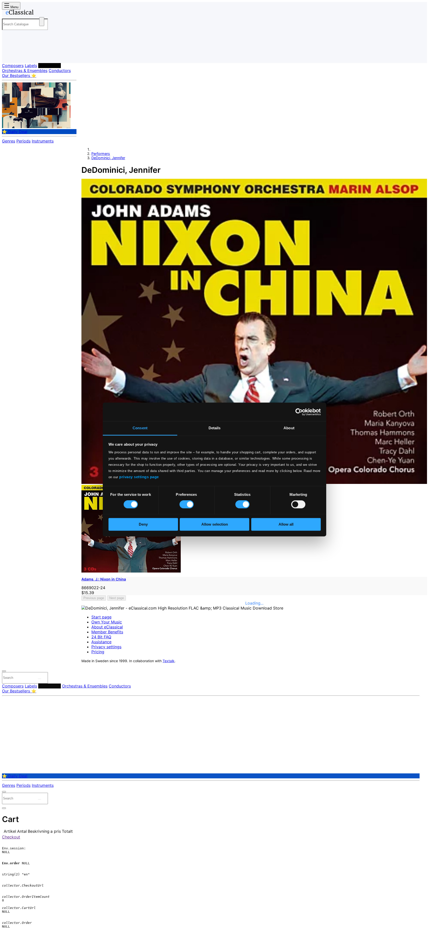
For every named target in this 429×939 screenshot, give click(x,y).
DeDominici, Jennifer (108, 158)
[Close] (4, 671)
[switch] (186, 504)
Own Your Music (106, 621)
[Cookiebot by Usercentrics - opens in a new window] (299, 412)
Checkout (11, 836)
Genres (8, 141)
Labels (31, 65)
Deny (143, 524)
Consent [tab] (140, 428)
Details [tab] (215, 428)
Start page (101, 616)
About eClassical (107, 626)
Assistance (101, 641)
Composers (13, 65)
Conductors (60, 70)
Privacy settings (106, 646)
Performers (49, 65)
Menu (13, 7)
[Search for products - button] (41, 21)
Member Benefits (107, 631)
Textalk (169, 661)
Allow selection (214, 524)
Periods (23, 141)
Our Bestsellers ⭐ (19, 75)
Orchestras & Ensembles (24, 70)
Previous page (93, 598)
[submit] (39, 799)
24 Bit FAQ (101, 636)
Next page (116, 598)
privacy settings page (139, 477)
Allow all (286, 524)
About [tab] (289, 428)
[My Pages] (11, 55)
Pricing (97, 651)
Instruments (43, 141)
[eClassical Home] (41, 13)
